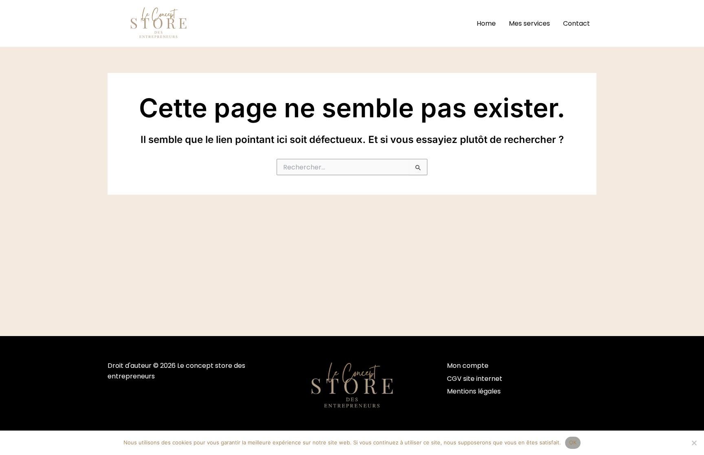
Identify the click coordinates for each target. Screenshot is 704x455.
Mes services (529, 23)
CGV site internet (474, 378)
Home (486, 23)
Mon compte (467, 365)
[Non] (694, 443)
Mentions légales (474, 391)
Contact (576, 23)
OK (573, 442)
